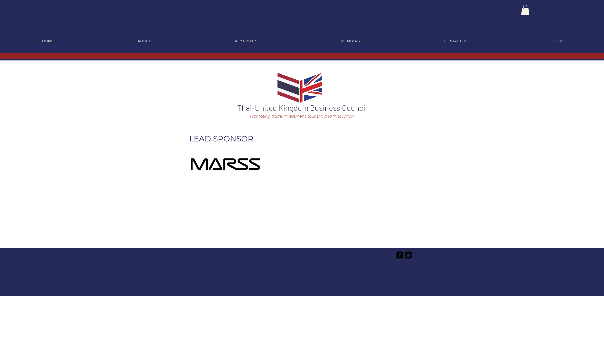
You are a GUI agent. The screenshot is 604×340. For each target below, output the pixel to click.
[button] (144, 41)
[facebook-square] (399, 255)
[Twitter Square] (408, 255)
